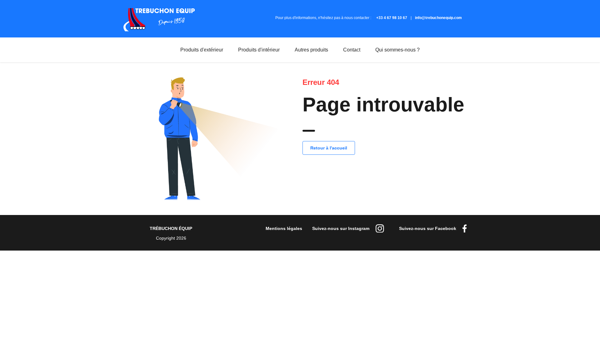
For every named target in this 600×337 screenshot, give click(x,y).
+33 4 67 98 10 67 (391, 18)
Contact (351, 49)
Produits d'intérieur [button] (262, 53)
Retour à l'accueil (328, 147)
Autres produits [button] (315, 53)
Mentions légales (284, 228)
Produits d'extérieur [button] (205, 53)
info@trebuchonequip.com (438, 18)
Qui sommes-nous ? (397, 49)
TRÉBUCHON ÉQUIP (171, 228)
